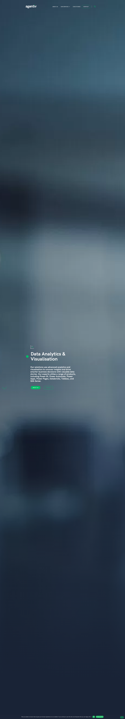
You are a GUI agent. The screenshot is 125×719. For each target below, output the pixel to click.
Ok (93, 716)
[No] (122, 717)
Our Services (65, 6)
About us (55, 6)
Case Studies (76, 6)
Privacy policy (99, 716)
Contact (86, 6)
